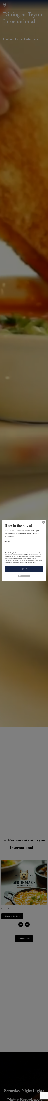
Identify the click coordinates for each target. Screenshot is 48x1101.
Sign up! (24, 568)
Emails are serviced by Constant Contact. (23, 561)
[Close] (43, 522)
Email (7, 541)
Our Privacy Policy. (30, 562)
